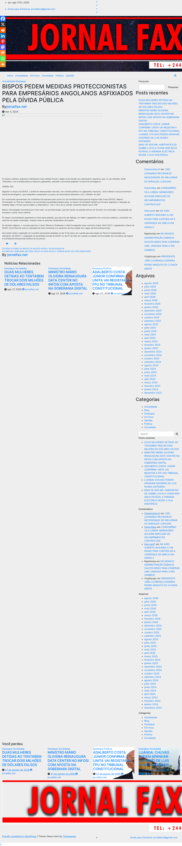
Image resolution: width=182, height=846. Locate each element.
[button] (175, 75)
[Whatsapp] (3, 58)
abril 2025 (149, 338)
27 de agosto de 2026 (17, 769)
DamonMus (150, 188)
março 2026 (151, 300)
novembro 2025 (153, 314)
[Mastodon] (3, 47)
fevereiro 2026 (152, 303)
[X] (3, 24)
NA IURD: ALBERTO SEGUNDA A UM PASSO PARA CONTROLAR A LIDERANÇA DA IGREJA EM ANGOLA (159, 219)
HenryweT (149, 210)
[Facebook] (3, 19)
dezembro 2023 (153, 392)
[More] (3, 64)
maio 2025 (150, 334)
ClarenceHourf (152, 169)
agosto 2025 (151, 324)
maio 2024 (150, 375)
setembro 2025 (152, 320)
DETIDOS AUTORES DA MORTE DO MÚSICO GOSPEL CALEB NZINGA (32, 249)
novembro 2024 (153, 355)
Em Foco (35, 75)
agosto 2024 (151, 365)
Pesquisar (144, 81)
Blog (146, 410)
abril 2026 (149, 296)
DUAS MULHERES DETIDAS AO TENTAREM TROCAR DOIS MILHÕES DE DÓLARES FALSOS (24, 278)
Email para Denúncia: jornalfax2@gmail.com (31, 9)
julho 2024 (150, 368)
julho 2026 (150, 286)
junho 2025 (150, 331)
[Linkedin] (3, 36)
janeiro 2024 (151, 389)
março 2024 (151, 382)
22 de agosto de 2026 (108, 773)
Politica (60, 75)
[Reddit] (3, 30)
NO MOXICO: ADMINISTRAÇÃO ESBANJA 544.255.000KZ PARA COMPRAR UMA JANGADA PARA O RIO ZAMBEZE (161, 241)
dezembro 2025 (153, 310)
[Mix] (3, 53)
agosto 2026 (151, 283)
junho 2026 (150, 290)
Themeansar (69, 836)
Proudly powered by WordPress (19, 836)
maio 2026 (150, 293)
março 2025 (151, 341)
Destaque (21, 81)
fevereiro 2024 (152, 385)
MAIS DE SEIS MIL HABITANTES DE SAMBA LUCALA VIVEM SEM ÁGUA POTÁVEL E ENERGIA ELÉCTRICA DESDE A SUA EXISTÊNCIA (161, 497)
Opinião (70, 75)
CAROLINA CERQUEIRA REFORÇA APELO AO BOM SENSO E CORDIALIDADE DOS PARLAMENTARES (47, 251)
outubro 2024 (151, 358)
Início (10, 75)
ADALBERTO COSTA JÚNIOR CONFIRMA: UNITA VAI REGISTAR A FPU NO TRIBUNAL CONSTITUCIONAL (110, 280)
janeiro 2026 (151, 307)
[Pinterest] (3, 41)
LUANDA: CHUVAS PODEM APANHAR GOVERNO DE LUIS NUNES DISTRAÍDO (159, 138)
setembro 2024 (152, 361)
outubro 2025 (151, 317)
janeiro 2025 (151, 348)
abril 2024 (149, 379)
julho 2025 (150, 327)
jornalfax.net (16, 107)
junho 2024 (150, 372)
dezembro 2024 (153, 351)
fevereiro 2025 (152, 344)
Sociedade (47, 75)
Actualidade (21, 75)
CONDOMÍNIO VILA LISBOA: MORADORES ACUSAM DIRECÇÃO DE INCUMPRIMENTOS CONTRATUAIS (160, 196)
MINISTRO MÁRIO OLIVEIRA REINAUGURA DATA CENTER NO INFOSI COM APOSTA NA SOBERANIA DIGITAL (67, 280)
